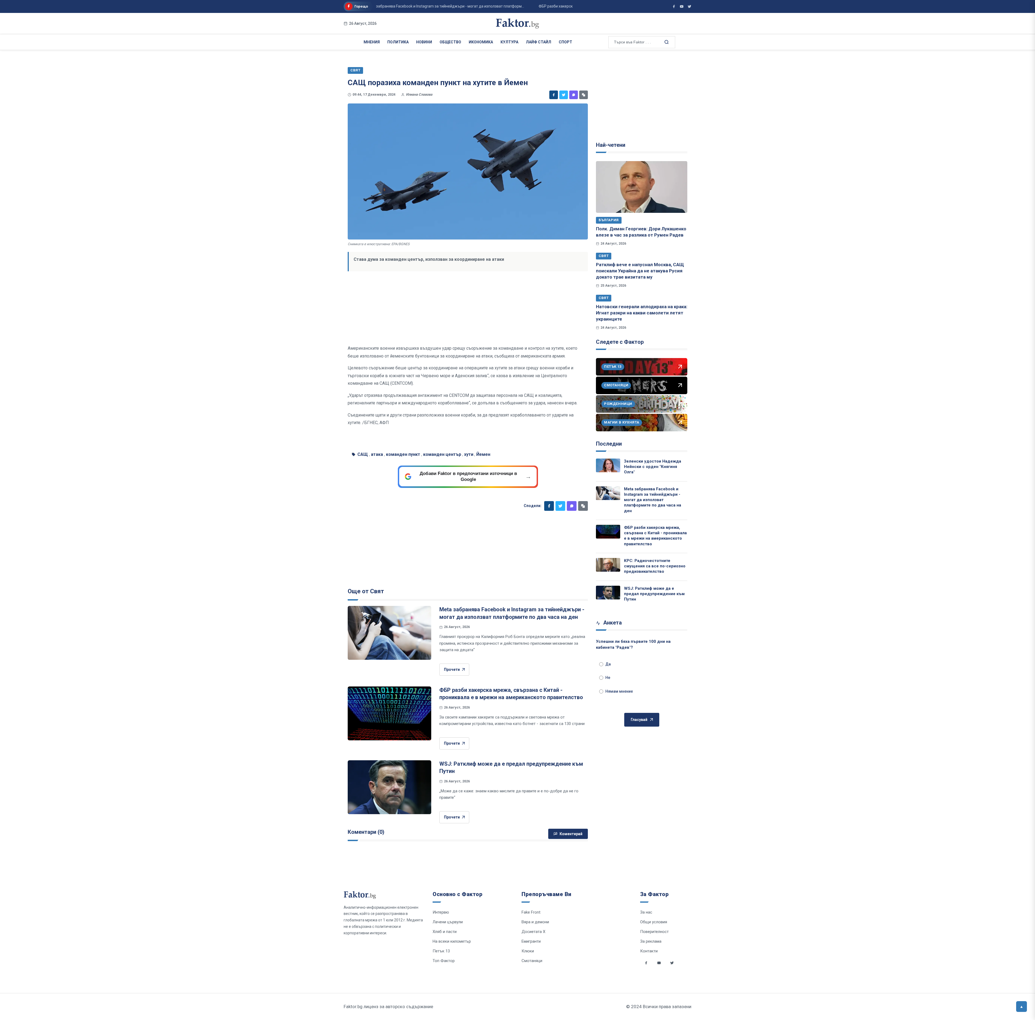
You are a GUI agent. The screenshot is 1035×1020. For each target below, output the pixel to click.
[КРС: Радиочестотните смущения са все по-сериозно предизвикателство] (608, 565)
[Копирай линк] (583, 95)
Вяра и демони (535, 922)
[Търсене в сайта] (666, 42)
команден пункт (403, 454)
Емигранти (531, 941)
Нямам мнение (619, 691)
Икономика (481, 42)
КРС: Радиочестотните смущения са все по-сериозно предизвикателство (654, 566)
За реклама (650, 941)
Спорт (565, 42)
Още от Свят (366, 591)
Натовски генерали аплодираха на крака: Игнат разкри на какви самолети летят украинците (641, 313)
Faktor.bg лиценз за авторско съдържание (388, 1006)
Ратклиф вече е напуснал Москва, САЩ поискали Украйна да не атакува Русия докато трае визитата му (640, 271)
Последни (609, 443)
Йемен (483, 454)
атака (377, 454)
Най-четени (610, 145)
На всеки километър (452, 941)
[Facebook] (553, 95)
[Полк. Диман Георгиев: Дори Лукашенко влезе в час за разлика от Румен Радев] (641, 187)
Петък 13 (441, 951)
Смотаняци (532, 960)
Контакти (649, 951)
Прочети (452, 669)
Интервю (441, 912)
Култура (509, 42)
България (609, 220)
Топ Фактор (444, 960)
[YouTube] (681, 6)
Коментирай (571, 834)
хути (468, 454)
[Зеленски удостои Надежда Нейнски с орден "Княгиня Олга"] (608, 465)
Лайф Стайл (538, 42)
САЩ (362, 454)
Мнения (372, 42)
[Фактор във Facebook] (674, 6)
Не (607, 677)
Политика (398, 42)
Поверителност (654, 931)
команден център (442, 454)
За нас (646, 912)
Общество (450, 42)
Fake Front (531, 912)
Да (608, 664)
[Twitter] (563, 95)
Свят (604, 256)
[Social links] (646, 963)
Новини (424, 42)
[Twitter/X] (689, 6)
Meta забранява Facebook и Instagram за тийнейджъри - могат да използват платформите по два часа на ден (652, 500)
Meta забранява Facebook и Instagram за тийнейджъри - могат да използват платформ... (411, 6)
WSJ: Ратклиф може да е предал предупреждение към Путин (654, 594)
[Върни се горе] (1021, 1006)
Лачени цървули (448, 922)
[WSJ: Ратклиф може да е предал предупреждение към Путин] (389, 787)
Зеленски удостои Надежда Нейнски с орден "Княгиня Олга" (652, 467)
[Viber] (573, 95)
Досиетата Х (533, 931)
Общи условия (653, 922)
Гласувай (639, 719)
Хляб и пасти (445, 931)
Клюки (528, 951)
